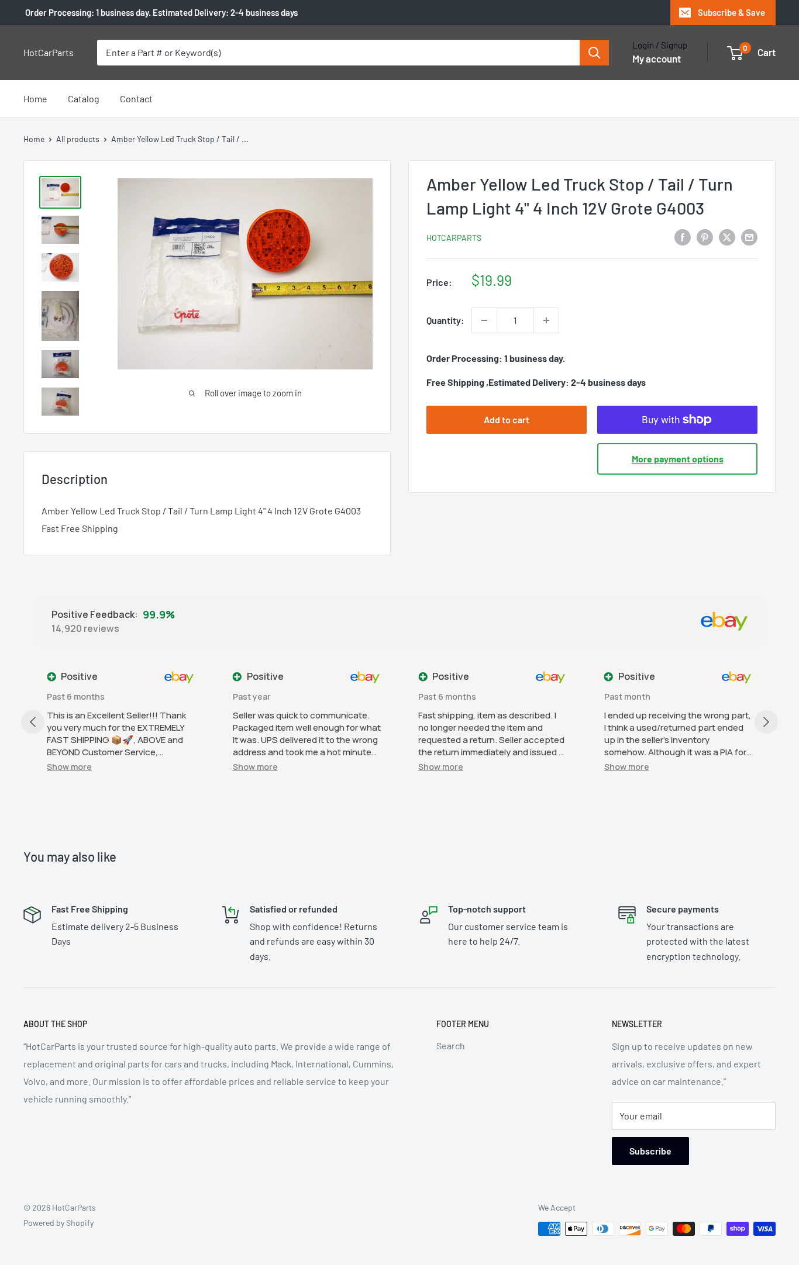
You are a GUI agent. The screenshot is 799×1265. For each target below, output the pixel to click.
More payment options (678, 458)
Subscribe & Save (731, 12)
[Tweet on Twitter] (727, 236)
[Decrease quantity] (484, 320)
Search (450, 1045)
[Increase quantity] (546, 320)
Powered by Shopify (58, 1223)
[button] (69, 767)
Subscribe (650, 1150)
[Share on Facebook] (682, 236)
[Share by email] (749, 236)
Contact (136, 98)
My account (656, 58)
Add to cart (506, 419)
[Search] (594, 52)
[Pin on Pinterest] (705, 236)
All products (77, 139)
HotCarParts (453, 238)
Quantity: (445, 320)
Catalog (83, 98)
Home (35, 98)
